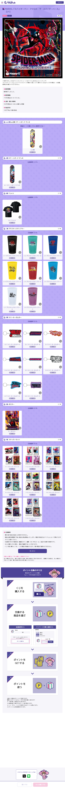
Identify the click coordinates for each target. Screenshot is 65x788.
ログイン (60, 2)
